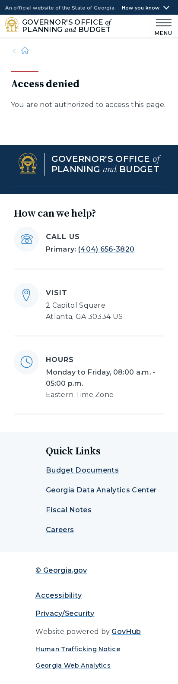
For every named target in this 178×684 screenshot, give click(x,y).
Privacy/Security (64, 613)
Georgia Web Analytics (73, 665)
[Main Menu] (161, 26)
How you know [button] (141, 8)
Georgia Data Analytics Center (101, 490)
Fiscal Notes (69, 510)
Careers (60, 530)
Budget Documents (82, 470)
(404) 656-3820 (106, 249)
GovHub (126, 631)
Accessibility (58, 595)
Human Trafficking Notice (77, 649)
